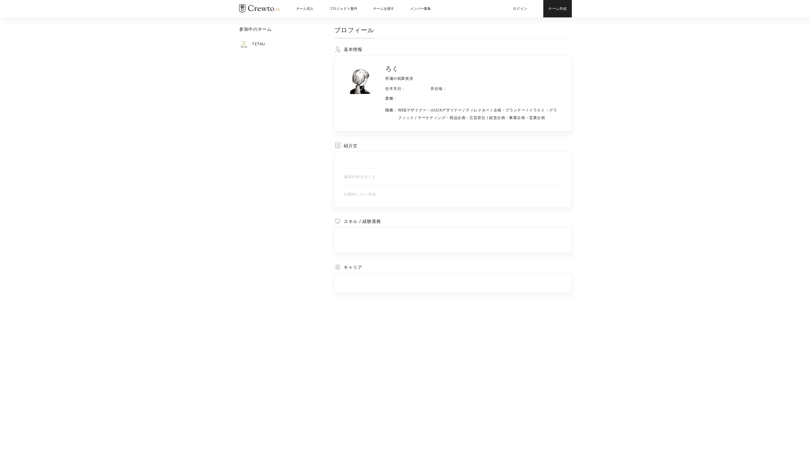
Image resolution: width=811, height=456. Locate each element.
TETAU (258, 43)
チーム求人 (305, 8)
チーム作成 (557, 8)
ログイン (520, 8)
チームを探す (383, 8)
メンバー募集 (420, 8)
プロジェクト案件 (343, 8)
